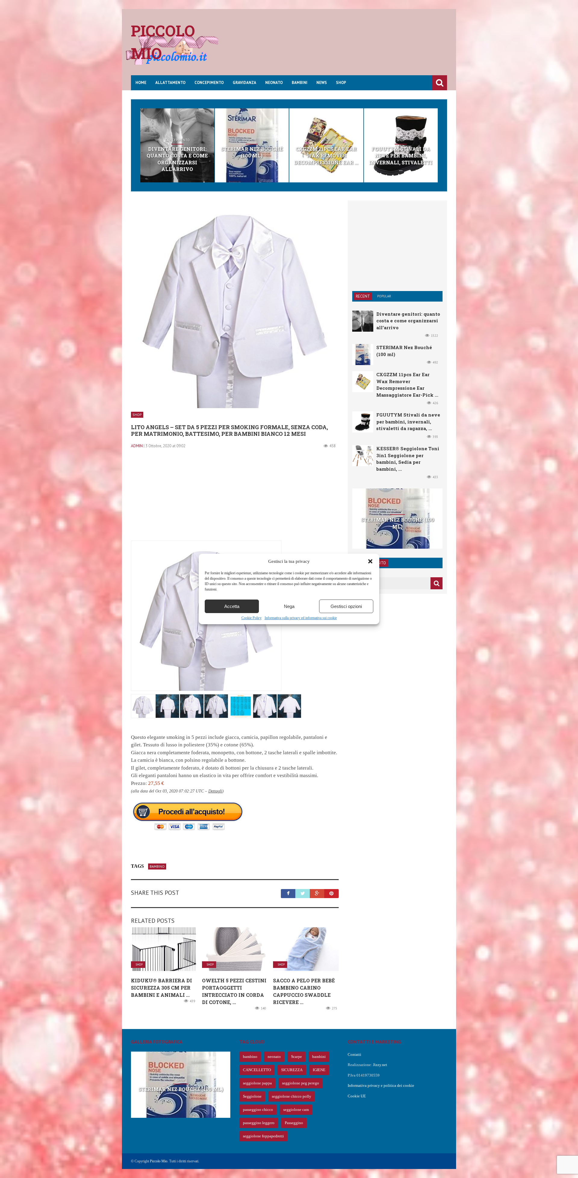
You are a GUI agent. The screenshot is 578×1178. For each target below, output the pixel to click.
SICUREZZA (292, 1070)
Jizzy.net (380, 1064)
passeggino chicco (258, 1109)
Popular (384, 296)
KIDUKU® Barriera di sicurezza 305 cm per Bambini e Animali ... (161, 987)
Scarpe (296, 1056)
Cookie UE (357, 1096)
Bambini (299, 82)
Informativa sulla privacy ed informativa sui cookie (301, 618)
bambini (319, 1056)
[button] (370, 561)
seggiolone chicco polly (291, 1096)
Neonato (274, 82)
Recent (363, 296)
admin (137, 445)
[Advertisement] (337, 46)
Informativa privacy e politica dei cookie (381, 1085)
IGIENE (319, 1070)
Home (140, 82)
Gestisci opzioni (346, 606)
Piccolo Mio (158, 1161)
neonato (274, 1056)
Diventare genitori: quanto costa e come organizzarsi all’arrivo (177, 159)
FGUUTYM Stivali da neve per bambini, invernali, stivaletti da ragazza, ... (408, 421)
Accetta (231, 606)
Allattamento (170, 82)
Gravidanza (244, 82)
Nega (289, 606)
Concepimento (209, 82)
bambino (157, 866)
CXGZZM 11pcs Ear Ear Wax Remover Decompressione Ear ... (326, 156)
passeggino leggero (259, 1123)
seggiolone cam (296, 1109)
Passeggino (294, 1123)
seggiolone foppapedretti (263, 1136)
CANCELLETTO (257, 1070)
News (321, 82)
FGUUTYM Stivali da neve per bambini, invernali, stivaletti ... (400, 159)
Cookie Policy (251, 618)
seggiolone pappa (257, 1083)
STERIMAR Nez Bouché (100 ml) (252, 152)
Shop (341, 82)
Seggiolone (252, 1096)
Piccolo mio (163, 42)
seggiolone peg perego (300, 1083)
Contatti (354, 1054)
